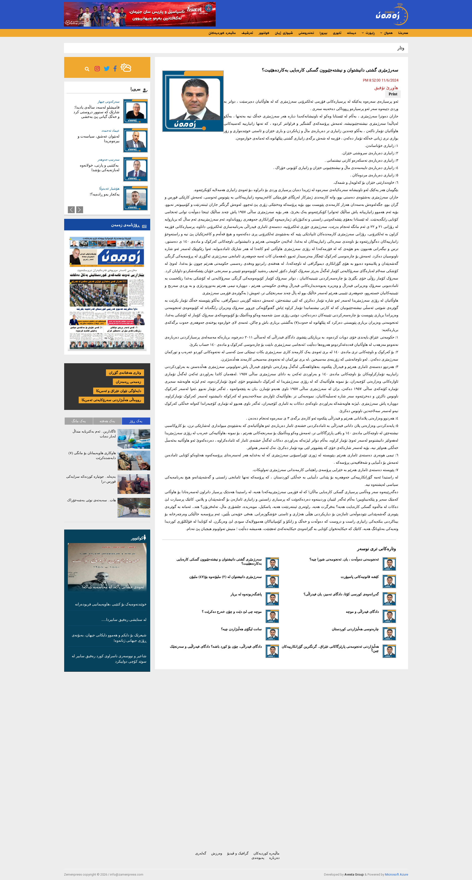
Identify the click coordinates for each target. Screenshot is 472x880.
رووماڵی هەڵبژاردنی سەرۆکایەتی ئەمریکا (111, 400)
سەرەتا (403, 33)
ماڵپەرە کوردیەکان (222, 33)
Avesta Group (354, 874)
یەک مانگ (79, 421)
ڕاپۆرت (369, 33)
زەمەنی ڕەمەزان (128, 382)
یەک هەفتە (107, 421)
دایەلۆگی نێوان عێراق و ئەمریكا (118, 391)
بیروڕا (323, 33)
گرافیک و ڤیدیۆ (238, 853)
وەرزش (216, 853)
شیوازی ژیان (284, 33)
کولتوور (264, 33)
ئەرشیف (247, 33)
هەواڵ (388, 33)
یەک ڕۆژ (136, 421)
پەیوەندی (257, 858)
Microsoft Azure (396, 874)
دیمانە (351, 33)
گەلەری (200, 853)
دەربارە (274, 858)
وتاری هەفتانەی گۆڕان (125, 373)
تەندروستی (306, 33)
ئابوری (337, 33)
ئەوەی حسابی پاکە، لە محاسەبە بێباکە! (113, 587)
